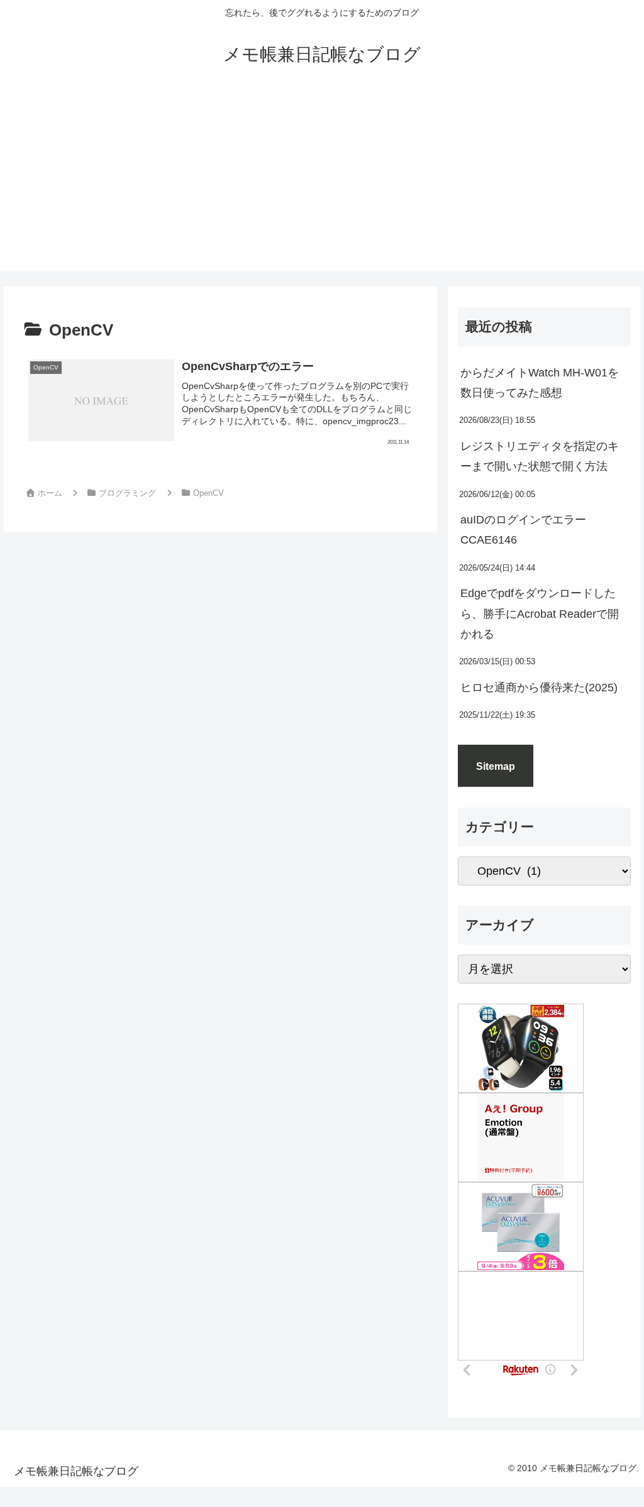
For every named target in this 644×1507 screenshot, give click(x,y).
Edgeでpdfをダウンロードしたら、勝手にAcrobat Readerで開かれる (539, 613)
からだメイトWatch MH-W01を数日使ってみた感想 (539, 382)
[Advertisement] (322, 183)
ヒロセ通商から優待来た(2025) (539, 687)
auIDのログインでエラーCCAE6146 (523, 529)
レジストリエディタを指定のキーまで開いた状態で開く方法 (539, 456)
